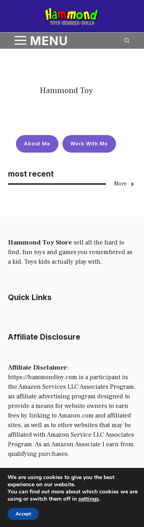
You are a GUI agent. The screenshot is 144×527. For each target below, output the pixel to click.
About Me (37, 144)
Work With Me (89, 144)
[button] (127, 41)
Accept (23, 514)
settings (88, 499)
